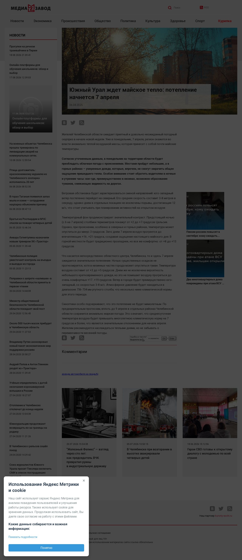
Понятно (46, 548)
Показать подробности (23, 536)
